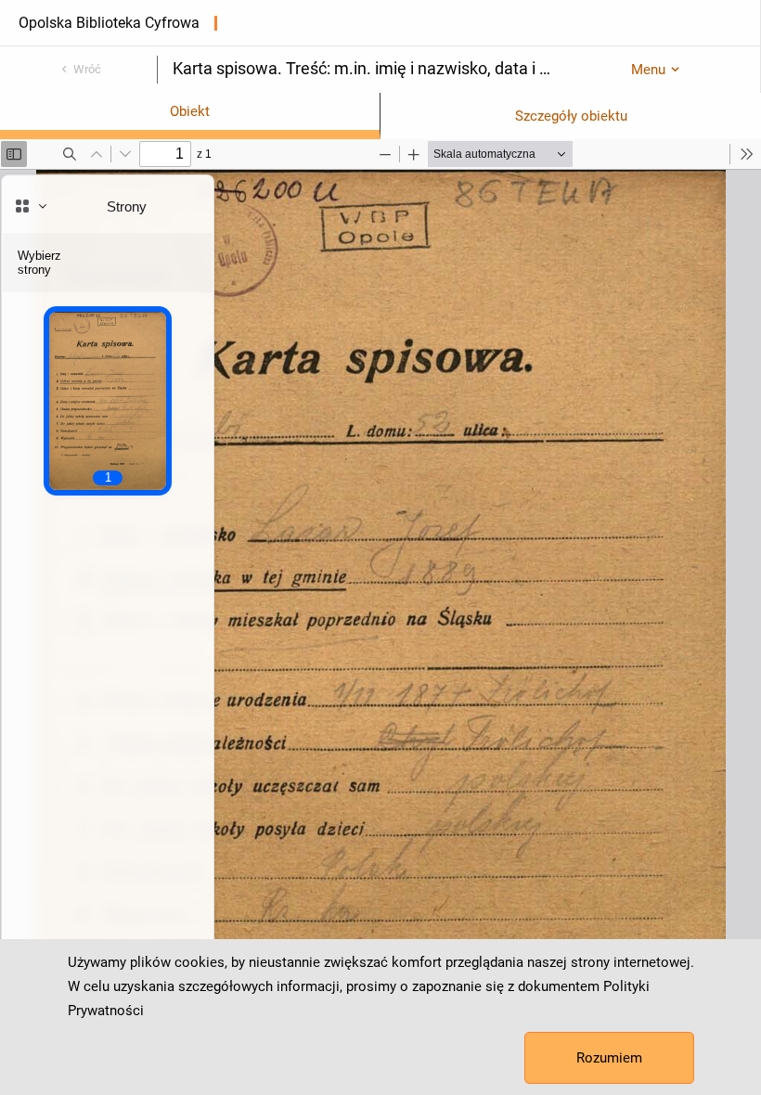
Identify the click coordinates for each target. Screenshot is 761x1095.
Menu (648, 69)
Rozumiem (609, 1058)
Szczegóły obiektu (571, 116)
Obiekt (190, 111)
